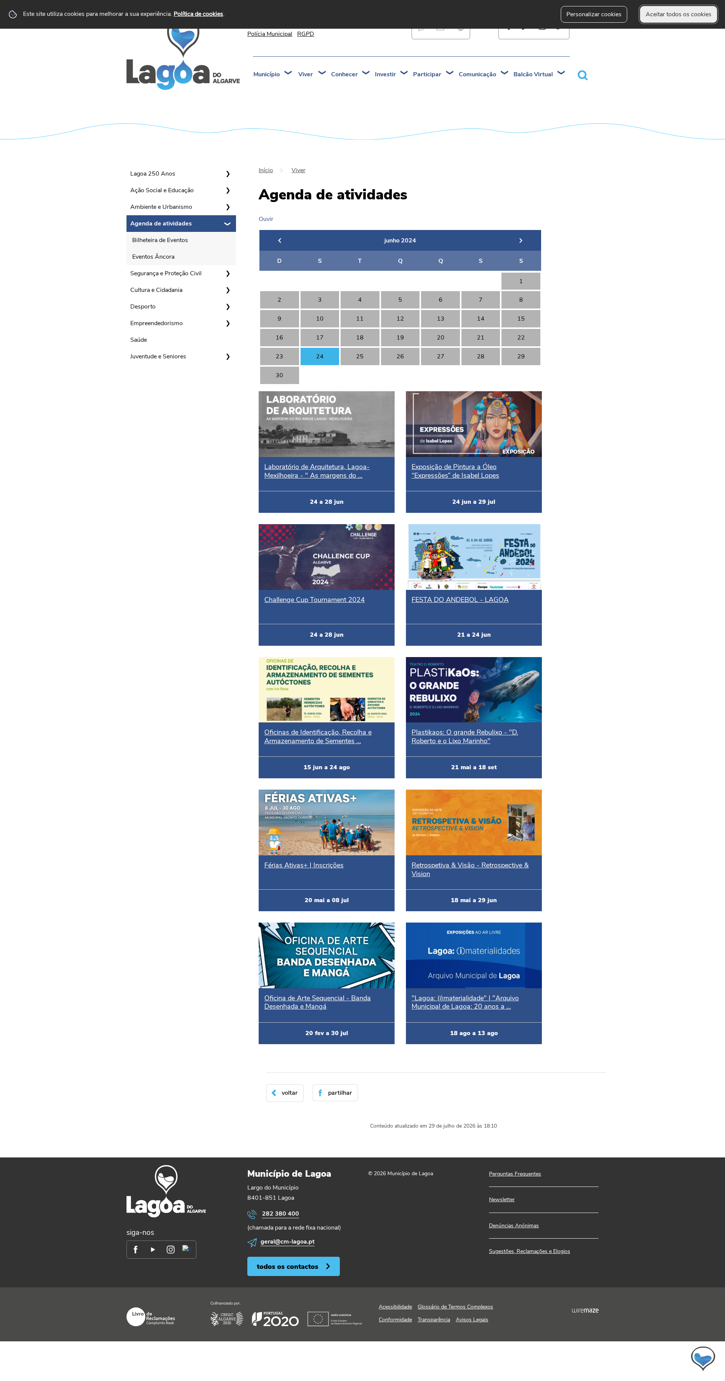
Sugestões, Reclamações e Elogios (529, 1251)
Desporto (143, 306)
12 (400, 319)
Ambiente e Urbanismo (161, 207)
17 (320, 337)
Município (266, 74)
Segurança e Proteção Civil (166, 273)
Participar (427, 74)
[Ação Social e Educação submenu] (227, 190)
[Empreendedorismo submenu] (227, 323)
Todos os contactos (287, 1266)
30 (279, 375)
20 (440, 337)
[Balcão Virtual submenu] (561, 73)
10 (320, 319)
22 (521, 337)
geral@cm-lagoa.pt (288, 1241)
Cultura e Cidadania (156, 290)
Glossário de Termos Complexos (455, 1306)
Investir (385, 74)
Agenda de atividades (161, 223)
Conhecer (344, 74)
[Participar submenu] (450, 73)
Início (266, 170)
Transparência (434, 1319)
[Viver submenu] (322, 73)
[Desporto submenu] (227, 306)
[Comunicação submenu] (505, 73)
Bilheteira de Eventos (160, 240)
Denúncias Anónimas (514, 1225)
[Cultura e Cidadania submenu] (227, 290)
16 (279, 337)
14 (480, 319)
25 (360, 356)
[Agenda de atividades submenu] (227, 223)
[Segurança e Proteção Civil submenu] (227, 273)
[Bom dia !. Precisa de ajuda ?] (637, 1359)
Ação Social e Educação (162, 190)
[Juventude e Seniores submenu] (227, 356)
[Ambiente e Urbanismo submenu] (227, 207)
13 (440, 319)
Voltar (290, 1093)
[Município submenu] (288, 73)
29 (521, 356)
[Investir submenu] (404, 73)
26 (400, 356)
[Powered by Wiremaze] (585, 1310)
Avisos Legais (472, 1319)
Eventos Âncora (153, 257)
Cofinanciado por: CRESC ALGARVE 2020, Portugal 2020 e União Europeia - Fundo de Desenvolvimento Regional (286, 1314)
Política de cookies (198, 14)
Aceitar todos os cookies (678, 14)
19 (400, 337)
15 (521, 319)
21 (480, 337)
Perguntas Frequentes (515, 1173)
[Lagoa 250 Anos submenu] (227, 173)
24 (320, 356)
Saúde (138, 340)
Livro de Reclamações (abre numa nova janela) (150, 1316)
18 (360, 337)
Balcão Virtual (533, 74)
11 (360, 319)
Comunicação (477, 74)
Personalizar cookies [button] (594, 14)
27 (440, 356)
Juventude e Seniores (158, 356)
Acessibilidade (395, 1306)
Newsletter (502, 1199)
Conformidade (395, 1319)
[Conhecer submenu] (366, 73)
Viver (305, 74)
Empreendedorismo (156, 323)
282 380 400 (280, 1214)
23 (279, 356)
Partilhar (340, 1093)
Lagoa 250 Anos (152, 174)
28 (480, 356)
